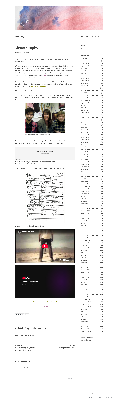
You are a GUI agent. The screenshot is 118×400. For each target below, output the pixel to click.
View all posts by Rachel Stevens (24, 335)
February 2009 (85, 324)
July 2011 (83, 252)
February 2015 (85, 154)
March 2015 (84, 152)
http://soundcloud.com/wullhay (26, 164)
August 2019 (84, 83)
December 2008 (85, 329)
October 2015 (85, 137)
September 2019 (85, 80)
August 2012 (84, 221)
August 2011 (84, 250)
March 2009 (84, 321)
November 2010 (85, 272)
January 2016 (85, 132)
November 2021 (85, 61)
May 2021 (83, 73)
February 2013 (85, 206)
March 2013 (84, 203)
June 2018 (84, 90)
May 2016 (83, 125)
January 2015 (84, 157)
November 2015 (85, 134)
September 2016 (85, 117)
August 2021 (84, 68)
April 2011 (84, 260)
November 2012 (85, 213)
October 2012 (85, 216)
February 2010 (85, 294)
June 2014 (84, 174)
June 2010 (84, 284)
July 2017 (83, 105)
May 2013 (83, 198)
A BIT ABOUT (85, 36)
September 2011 (85, 247)
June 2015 (83, 147)
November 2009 (86, 302)
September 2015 (85, 139)
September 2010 (85, 277)
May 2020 (84, 75)
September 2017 (85, 103)
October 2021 (85, 63)
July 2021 (83, 71)
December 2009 (85, 299)
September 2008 (86, 331)
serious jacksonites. (65, 347)
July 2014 (83, 171)
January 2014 (85, 184)
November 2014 (85, 162)
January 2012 (85, 238)
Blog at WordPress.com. (97, 393)
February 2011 (85, 265)
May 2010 (84, 287)
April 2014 (84, 179)
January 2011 (84, 267)
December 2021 (85, 58)
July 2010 (83, 282)
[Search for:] (88, 49)
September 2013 (85, 193)
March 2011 (84, 262)
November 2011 (85, 243)
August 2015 (84, 142)
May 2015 (83, 149)
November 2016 (85, 112)
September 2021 (85, 66)
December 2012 (85, 211)
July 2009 (84, 311)
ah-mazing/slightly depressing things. (24, 348)
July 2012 (83, 223)
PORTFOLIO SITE (97, 36)
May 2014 (83, 176)
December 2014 (85, 159)
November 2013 (85, 188)
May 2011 (83, 257)
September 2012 (85, 218)
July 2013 (83, 196)
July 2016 (83, 122)
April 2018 (84, 93)
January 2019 (85, 85)
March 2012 (84, 233)
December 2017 (85, 100)
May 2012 (83, 228)
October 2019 (85, 78)
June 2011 (83, 255)
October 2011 (85, 245)
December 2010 (85, 270)
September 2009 (86, 306)
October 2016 (85, 115)
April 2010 (84, 289)
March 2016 (84, 127)
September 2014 (85, 166)
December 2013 (85, 186)
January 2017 (84, 110)
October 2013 (85, 191)
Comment (69, 378)
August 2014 (84, 169)
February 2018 (85, 95)
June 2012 (84, 225)
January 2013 (85, 208)
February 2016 (85, 129)
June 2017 (83, 107)
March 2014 (84, 181)
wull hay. (20, 36)
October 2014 (85, 164)
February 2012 (85, 235)
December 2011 (85, 240)
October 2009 (85, 304)
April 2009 (84, 319)
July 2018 (83, 88)
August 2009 (84, 309)
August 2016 (84, 120)
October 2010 (85, 275)
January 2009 (85, 326)
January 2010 (85, 297)
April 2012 (84, 230)
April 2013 (84, 201)
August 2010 (84, 279)
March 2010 (84, 292)
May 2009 (84, 316)
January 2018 (85, 98)
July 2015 (83, 144)
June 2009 (84, 314)
